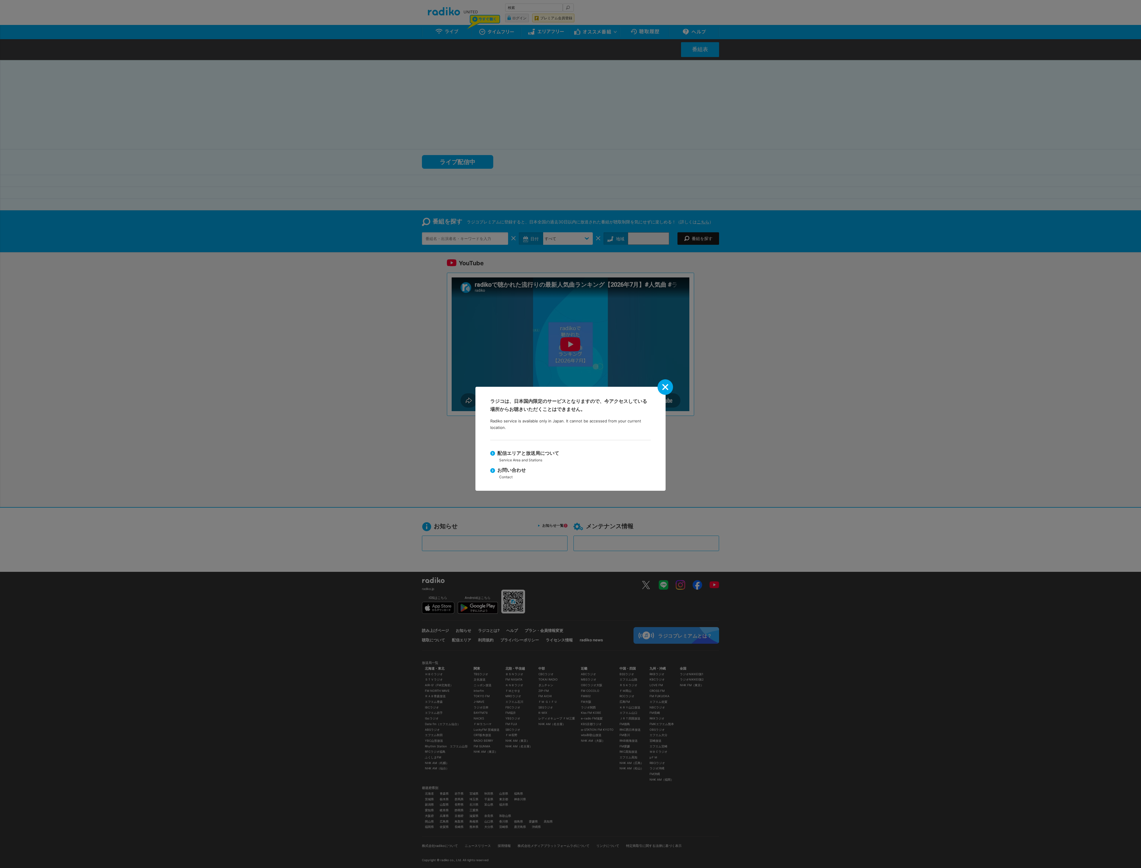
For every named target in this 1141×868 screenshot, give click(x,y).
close (665, 387)
